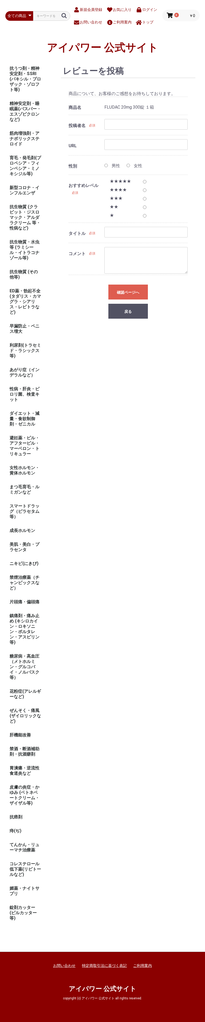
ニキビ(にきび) (24, 563)
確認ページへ (128, 292)
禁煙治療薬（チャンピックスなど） (25, 582)
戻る (128, 311)
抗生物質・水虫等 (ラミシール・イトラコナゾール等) (25, 249)
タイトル (77, 233)
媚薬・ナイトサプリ (25, 891)
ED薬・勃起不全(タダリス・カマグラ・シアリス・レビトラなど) (25, 301)
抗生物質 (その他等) (24, 274)
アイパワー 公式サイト (102, 48)
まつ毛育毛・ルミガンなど (25, 489)
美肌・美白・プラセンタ (25, 547)
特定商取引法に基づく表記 (104, 965)
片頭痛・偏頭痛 (25, 601)
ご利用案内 (142, 965)
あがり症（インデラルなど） (25, 372)
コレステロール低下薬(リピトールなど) (25, 869)
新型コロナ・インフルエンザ (25, 190)
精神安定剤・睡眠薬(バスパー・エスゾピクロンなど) (25, 111)
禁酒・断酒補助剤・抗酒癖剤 (25, 751)
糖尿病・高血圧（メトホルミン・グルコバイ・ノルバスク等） (25, 667)
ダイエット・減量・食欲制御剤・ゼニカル (25, 418)
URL (73, 145)
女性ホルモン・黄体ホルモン (25, 470)
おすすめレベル (83, 185)
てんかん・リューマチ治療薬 (25, 847)
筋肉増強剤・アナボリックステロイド (25, 138)
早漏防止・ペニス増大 (25, 328)
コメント (77, 253)
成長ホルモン (22, 530)
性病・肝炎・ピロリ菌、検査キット (25, 394)
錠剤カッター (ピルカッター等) (23, 913)
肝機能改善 (20, 734)
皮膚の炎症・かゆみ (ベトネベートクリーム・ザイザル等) (25, 795)
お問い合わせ (64, 965)
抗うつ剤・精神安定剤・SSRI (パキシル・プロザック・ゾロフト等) (25, 79)
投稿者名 (77, 125)
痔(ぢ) (15, 830)
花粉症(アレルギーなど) (25, 694)
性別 (73, 166)
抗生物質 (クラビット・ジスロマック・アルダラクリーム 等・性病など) (25, 217)
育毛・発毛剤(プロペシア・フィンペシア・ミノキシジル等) (25, 165)
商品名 (75, 107)
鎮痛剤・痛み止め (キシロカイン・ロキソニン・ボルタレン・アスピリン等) (25, 629)
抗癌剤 (16, 816)
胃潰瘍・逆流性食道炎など (25, 770)
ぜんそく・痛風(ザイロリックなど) (25, 716)
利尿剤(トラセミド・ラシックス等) (25, 350)
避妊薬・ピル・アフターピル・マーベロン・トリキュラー (25, 445)
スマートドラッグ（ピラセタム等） (25, 511)
